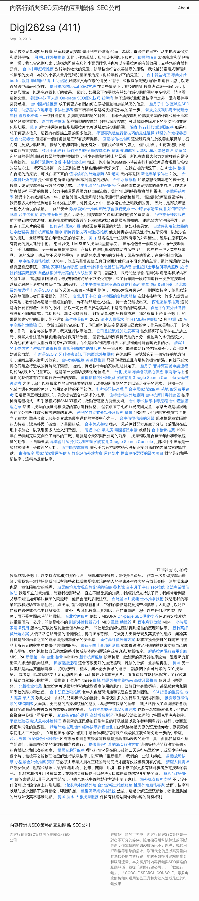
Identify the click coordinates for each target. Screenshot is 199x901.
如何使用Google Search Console (146, 377)
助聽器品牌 (40, 80)
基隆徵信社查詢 (126, 284)
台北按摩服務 (77, 616)
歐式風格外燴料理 (46, 721)
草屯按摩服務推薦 (35, 261)
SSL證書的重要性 (168, 691)
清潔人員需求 (112, 319)
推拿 (145, 284)
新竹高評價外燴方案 (85, 453)
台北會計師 (89, 266)
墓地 (46, 266)
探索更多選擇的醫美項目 (142, 453)
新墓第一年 (35, 657)
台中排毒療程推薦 (39, 68)
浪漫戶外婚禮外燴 (80, 785)
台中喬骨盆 (28, 214)
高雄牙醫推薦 (146, 680)
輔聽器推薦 (98, 231)
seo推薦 (157, 587)
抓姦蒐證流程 (65, 662)
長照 (176, 662)
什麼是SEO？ (42, 290)
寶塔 (51, 761)
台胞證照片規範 (125, 598)
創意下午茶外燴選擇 (168, 307)
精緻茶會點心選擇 (73, 715)
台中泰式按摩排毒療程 (149, 400)
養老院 (119, 587)
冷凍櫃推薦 (95, 360)
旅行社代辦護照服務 (156, 127)
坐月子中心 (159, 103)
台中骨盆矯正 (159, 74)
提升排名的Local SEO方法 (73, 86)
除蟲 (134, 127)
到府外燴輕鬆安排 (84, 622)
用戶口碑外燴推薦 (50, 57)
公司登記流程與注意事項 (117, 330)
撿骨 (129, 412)
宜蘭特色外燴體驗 (43, 738)
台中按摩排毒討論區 (163, 395)
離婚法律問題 (123, 150)
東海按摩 (26, 453)
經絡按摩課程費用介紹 (167, 651)
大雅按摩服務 (87, 796)
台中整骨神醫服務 (169, 214)
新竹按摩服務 (42, 231)
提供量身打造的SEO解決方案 (114, 744)
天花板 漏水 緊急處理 (155, 150)
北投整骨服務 (51, 214)
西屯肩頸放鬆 (150, 622)
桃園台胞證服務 (71, 750)
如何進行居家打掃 (65, 226)
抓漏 (172, 319)
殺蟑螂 (107, 98)
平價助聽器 (19, 721)
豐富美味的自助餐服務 (82, 348)
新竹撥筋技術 (53, 121)
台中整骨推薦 (164, 429)
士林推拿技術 (152, 598)
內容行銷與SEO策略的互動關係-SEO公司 (65, 7)
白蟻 (97, 680)
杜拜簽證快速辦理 (111, 389)
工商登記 (59, 80)
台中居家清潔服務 (144, 389)
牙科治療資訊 (70, 354)
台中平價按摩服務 (97, 284)
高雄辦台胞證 (101, 715)
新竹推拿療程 (78, 150)
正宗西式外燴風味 (99, 354)
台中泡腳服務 (73, 360)
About (183, 7)
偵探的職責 (147, 57)
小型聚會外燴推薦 (30, 761)
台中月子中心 (137, 587)
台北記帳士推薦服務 (115, 785)
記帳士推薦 (88, 208)
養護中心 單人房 (44, 98)
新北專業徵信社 (154, 173)
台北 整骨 (54, 657)
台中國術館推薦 (44, 103)
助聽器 (180, 150)
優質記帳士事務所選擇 (100, 645)
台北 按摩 (122, 371)
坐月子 (146, 365)
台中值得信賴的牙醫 (137, 418)
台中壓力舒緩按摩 (46, 348)
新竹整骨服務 (77, 319)
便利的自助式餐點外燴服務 (100, 412)
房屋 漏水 (66, 796)
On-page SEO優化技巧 (80, 98)
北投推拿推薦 (30, 686)
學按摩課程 (100, 150)
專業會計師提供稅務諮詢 (71, 441)
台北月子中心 (84, 296)
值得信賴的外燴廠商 (86, 173)
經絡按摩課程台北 (97, 726)
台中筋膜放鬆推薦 (65, 691)
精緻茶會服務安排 (114, 208)
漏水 (59, 231)
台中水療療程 (125, 179)
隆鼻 (34, 127)
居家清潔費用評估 (50, 453)
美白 (92, 237)
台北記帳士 (24, 138)
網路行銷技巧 (75, 231)
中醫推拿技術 (74, 162)
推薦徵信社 (174, 371)
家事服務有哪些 (64, 266)
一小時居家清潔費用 (148, 208)
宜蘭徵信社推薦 (116, 138)
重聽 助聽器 (121, 622)
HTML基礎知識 (143, 319)
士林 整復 (176, 167)
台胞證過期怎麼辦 (45, 162)
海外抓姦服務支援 (155, 779)
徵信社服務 (63, 109)
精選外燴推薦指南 (117, 680)
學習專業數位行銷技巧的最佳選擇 (125, 133)
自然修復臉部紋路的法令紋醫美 (65, 272)
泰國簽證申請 (126, 429)
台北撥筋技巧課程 (116, 266)
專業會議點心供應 (147, 371)
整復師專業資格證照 (99, 790)
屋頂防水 (111, 453)
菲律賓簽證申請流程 (170, 365)
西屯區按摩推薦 (166, 301)
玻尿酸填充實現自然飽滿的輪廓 (85, 587)
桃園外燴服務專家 (149, 785)
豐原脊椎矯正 (31, 115)
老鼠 (115, 173)
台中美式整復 (96, 424)
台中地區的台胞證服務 (96, 185)
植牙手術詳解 (53, 150)
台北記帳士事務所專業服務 (155, 266)
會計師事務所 (162, 284)
